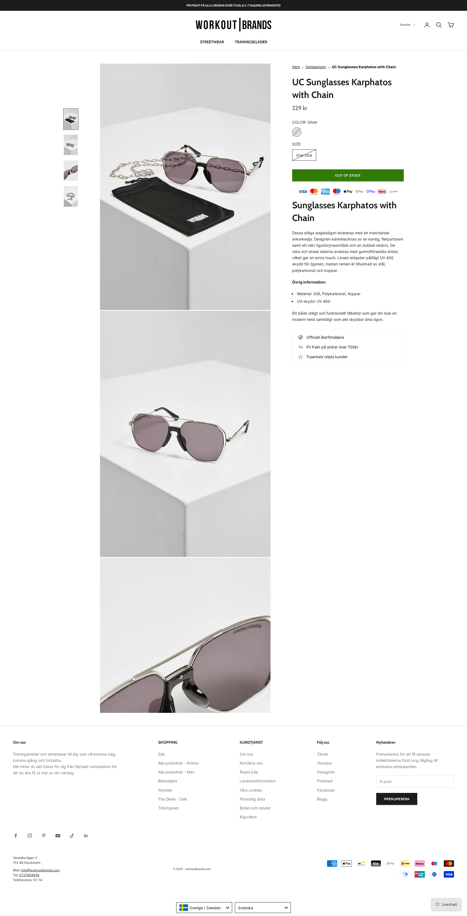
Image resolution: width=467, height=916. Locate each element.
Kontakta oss (251, 763)
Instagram (326, 772)
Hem (296, 67)
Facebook (326, 790)
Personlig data (252, 799)
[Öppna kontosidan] (427, 25)
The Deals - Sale (172, 799)
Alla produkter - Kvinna (178, 763)
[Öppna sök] (439, 25)
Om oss (246, 754)
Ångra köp (249, 772)
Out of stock (348, 175)
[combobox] (204, 907)
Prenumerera (396, 799)
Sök (161, 754)
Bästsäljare (167, 781)
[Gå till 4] (70, 196)
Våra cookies (251, 790)
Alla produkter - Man (176, 772)
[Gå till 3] (70, 170)
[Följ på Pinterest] (43, 835)
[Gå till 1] (70, 119)
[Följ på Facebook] (15, 835)
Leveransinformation (258, 781)
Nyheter (165, 790)
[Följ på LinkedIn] (86, 835)
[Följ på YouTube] (58, 835)
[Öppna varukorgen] (451, 25)
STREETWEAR (212, 41)
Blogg (322, 799)
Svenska (405, 25)
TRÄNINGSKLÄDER (251, 41)
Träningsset (168, 808)
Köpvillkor (248, 817)
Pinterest (325, 781)
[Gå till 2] (70, 145)
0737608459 (29, 875)
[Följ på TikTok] (72, 835)
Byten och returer (255, 808)
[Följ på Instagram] (29, 835)
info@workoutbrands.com (40, 870)
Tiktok (322, 754)
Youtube (324, 763)
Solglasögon (316, 67)
